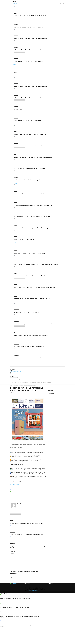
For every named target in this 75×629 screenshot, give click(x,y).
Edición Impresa (16, 24)
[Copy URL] (32, 497)
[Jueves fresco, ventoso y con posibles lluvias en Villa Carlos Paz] (28, 517)
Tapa (13, 5)
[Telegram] (29, 497)
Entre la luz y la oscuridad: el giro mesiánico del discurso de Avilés (26, 534)
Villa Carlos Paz (17, 382)
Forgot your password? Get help (15, 371)
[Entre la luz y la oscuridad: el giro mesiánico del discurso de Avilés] (28, 529)
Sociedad (15, 13)
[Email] (24, 497)
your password (12, 369)
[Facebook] (17, 497)
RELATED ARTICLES (14, 512)
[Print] (27, 497)
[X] (20, 497)
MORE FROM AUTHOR (24, 512)
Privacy (54, 591)
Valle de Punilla (16, 143)
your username (12, 365)
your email (12, 376)
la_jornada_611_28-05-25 (14, 484)
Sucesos (15, 154)
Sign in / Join (15, 3)
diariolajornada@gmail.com (33, 590)
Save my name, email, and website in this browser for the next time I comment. (24, 571)
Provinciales (15, 191)
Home (11, 385)
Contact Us (63, 591)
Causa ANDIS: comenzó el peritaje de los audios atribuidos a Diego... (16, 625)
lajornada (19, 503)
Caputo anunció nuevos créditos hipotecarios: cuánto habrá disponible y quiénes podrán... (21, 616)
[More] (34, 497)
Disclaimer (50, 591)
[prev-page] (10, 549)
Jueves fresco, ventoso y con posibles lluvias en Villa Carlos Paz (26, 523)
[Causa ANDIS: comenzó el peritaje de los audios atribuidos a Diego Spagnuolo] (37, 622)
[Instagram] (49, 586)
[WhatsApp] (22, 497)
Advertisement (58, 591)
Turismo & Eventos (16, 321)
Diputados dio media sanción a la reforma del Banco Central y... (15, 607)
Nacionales (15, 250)
